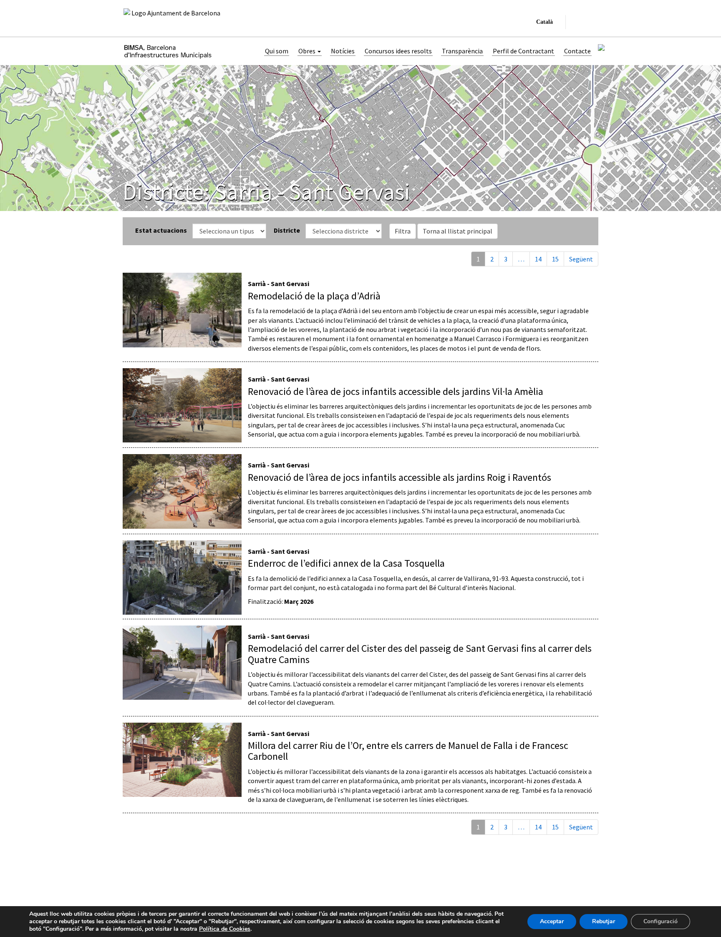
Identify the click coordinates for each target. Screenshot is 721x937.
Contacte (577, 51)
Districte (287, 230)
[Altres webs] (591, 22)
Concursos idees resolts (398, 51)
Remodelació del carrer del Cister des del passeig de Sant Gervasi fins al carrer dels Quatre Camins (420, 654)
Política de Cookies (224, 929)
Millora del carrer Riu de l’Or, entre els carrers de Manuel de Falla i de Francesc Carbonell (408, 751)
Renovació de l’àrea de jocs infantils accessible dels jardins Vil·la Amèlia (395, 391)
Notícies (343, 51)
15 (555, 259)
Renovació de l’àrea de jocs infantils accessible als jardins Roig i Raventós (399, 477)
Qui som (276, 51)
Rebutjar (603, 921)
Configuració (660, 921)
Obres (307, 51)
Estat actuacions (161, 230)
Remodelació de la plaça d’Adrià (314, 295)
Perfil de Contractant (523, 51)
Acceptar (552, 921)
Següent (581, 259)
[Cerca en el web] (577, 22)
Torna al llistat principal (457, 231)
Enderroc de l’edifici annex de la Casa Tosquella (346, 563)
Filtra (403, 231)
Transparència (462, 51)
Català (543, 24)
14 (538, 259)
